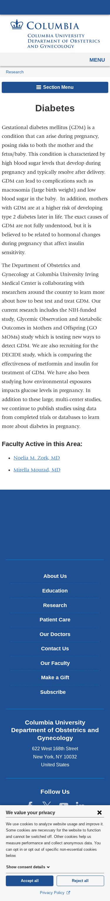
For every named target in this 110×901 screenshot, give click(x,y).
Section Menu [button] (58, 87)
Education (55, 591)
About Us (55, 576)
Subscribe (57, 694)
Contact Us (55, 649)
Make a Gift (55, 677)
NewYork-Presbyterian (55, 524)
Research (15, 72)
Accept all (30, 881)
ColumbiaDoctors (55, 542)
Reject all (80, 881)
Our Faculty (55, 663)
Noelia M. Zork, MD (36, 458)
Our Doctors (55, 634)
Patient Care (55, 620)
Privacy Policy (53, 892)
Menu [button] (97, 60)
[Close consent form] (99, 812)
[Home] (55, 33)
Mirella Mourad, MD (36, 470)
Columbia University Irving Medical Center (55, 7)
